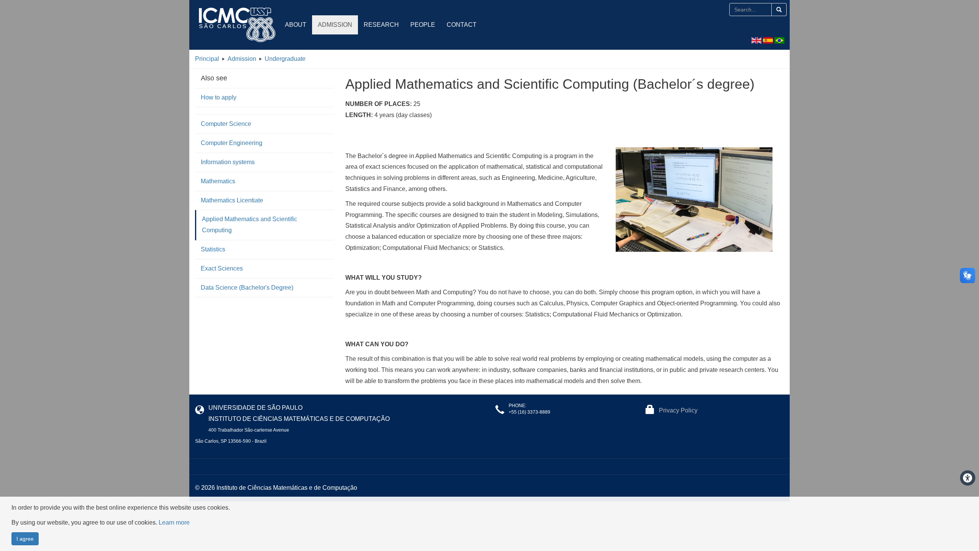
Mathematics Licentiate (232, 200)
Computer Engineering (231, 143)
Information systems (228, 162)
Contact (461, 24)
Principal (207, 58)
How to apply (218, 97)
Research (381, 24)
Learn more (174, 522)
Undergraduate (285, 58)
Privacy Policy (678, 410)
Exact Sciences (222, 268)
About (295, 24)
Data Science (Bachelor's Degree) (247, 287)
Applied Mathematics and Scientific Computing (249, 224)
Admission (335, 24)
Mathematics (218, 181)
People (422, 24)
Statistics (213, 249)
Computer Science (226, 124)
